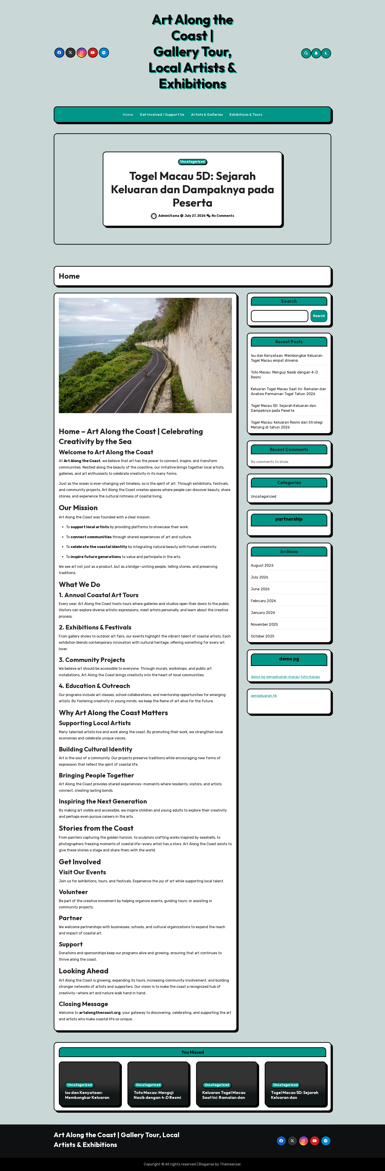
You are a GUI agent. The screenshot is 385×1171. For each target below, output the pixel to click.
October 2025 (262, 636)
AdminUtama (286, 216)
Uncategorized (310, 162)
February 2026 (263, 601)
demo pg (258, 677)
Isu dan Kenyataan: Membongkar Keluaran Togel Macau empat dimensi (87, 1100)
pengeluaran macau (283, 677)
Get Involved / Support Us (162, 114)
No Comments (63, 216)
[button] (323, 189)
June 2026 (260, 589)
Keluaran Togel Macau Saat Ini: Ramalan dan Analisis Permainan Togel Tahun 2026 (224, 1100)
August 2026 (262, 565)
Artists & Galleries (207, 114)
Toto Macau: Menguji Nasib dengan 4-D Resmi (157, 1095)
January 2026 (263, 613)
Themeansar (230, 1164)
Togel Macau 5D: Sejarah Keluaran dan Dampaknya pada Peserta (294, 1100)
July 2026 (259, 577)
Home (128, 114)
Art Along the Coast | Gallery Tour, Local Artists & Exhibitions (192, 51)
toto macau (310, 677)
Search (289, 301)
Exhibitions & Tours (245, 114)
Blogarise (206, 1164)
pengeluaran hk (264, 696)
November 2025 (264, 624)
